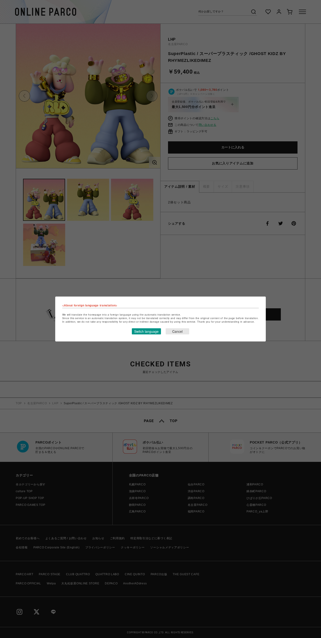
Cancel (177, 331)
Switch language (146, 331)
